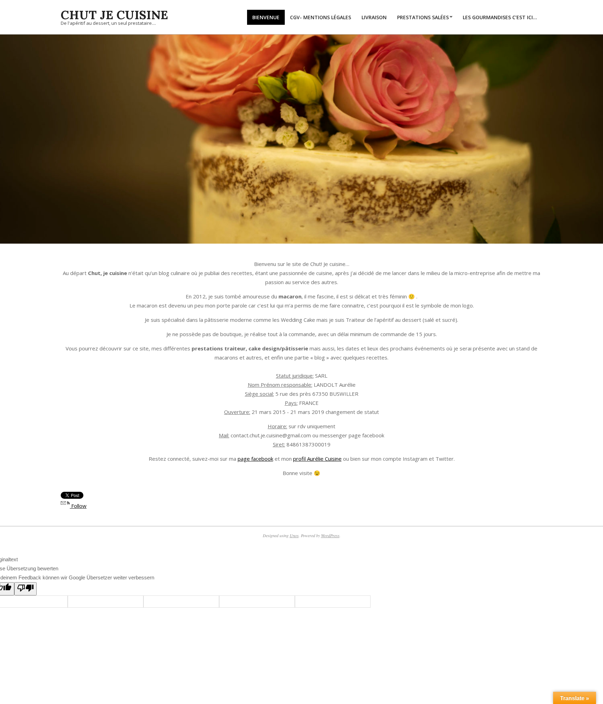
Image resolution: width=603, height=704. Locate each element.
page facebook (255, 458)
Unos (294, 535)
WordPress (330, 535)
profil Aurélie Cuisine (317, 458)
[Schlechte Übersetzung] (25, 588)
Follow (78, 505)
